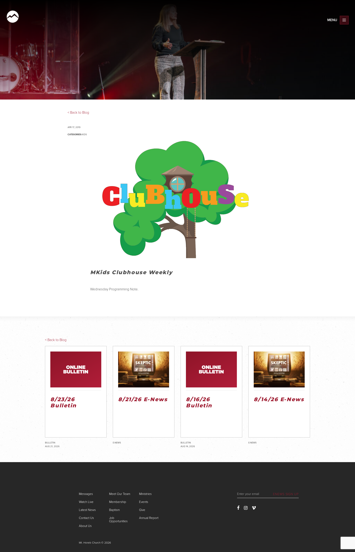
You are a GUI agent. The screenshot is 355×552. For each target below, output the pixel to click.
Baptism (114, 510)
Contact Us (86, 518)
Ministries (145, 494)
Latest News (87, 510)
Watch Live (86, 502)
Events (143, 502)
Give (142, 510)
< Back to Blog (78, 112)
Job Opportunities (118, 519)
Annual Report (148, 518)
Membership (117, 502)
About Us (85, 526)
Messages (86, 494)
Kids (84, 134)
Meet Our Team (119, 494)
